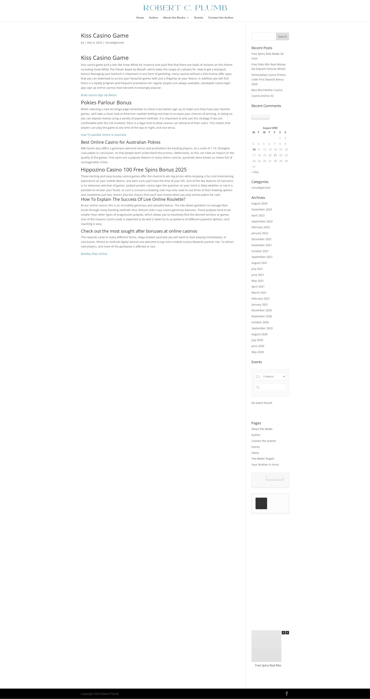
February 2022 (260, 227)
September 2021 (262, 257)
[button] (287, 632)
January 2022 (259, 233)
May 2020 (257, 352)
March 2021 (259, 292)
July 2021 (257, 269)
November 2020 (261, 316)
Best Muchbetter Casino (267, 90)
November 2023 (261, 209)
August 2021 (259, 263)
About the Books (174, 17)
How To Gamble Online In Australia (103, 135)
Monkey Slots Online (94, 254)
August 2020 (259, 334)
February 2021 (260, 298)
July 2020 (257, 340)
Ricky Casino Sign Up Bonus (99, 95)
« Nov (255, 172)
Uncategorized (260, 187)
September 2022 (262, 221)
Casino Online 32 (262, 96)
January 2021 (259, 304)
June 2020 (257, 346)
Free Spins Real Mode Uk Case (275, 665)
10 (254, 149)
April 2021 (258, 286)
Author (153, 17)
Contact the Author (220, 17)
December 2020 (261, 310)
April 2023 (258, 215)
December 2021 (261, 239)
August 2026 (259, 203)
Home (140, 17)
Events (198, 17)
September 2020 (262, 328)
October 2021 (260, 251)
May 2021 (257, 281)
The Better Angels (262, 458)
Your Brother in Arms (265, 464)
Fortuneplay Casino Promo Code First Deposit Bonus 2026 (268, 79)
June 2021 (257, 275)
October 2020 (260, 322)
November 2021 (261, 245)
